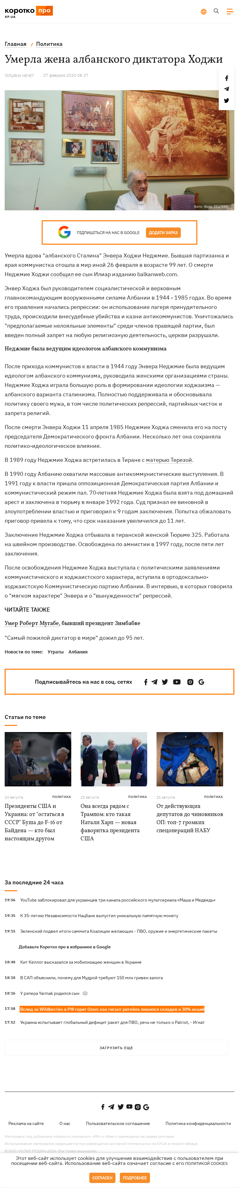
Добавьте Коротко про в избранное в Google (65, 947)
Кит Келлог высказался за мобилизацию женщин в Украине (81, 962)
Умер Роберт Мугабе (32, 624)
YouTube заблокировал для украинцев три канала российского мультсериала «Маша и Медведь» (117, 900)
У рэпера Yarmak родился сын (49, 993)
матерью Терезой (169, 459)
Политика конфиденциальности (198, 1123)
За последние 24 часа (34, 882)
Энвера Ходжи (122, 255)
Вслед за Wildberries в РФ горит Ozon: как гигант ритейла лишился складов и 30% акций (112, 1009)
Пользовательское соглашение (118, 1123)
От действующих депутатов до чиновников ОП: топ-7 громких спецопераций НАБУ (190, 819)
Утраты (56, 652)
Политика (61, 797)
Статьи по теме (25, 717)
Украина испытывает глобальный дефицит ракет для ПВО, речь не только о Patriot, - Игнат (112, 1022)
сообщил (62, 274)
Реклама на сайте (26, 1123)
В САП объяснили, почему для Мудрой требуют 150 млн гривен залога (91, 977)
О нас (64, 1123)
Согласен (102, 1178)
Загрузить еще (116, 1047)
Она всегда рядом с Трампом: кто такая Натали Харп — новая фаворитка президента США (110, 823)
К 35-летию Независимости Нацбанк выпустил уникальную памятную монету (99, 915)
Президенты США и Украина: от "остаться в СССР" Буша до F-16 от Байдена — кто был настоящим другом (34, 823)
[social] (146, 682)
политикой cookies (206, 1163)
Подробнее (135, 1178)
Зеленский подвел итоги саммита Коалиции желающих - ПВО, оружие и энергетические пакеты (118, 931)
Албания (78, 652)
